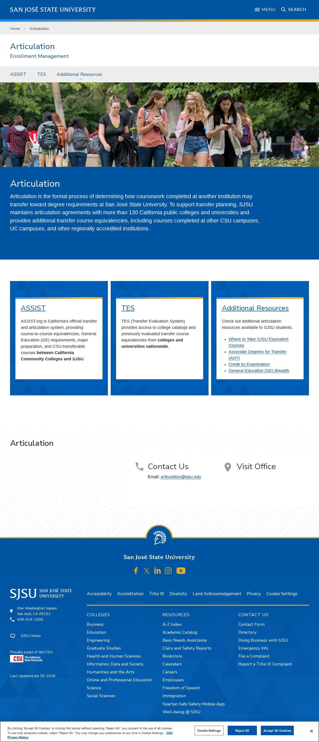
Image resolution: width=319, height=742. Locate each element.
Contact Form (251, 624)
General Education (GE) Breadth (259, 370)
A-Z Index (172, 624)
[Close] (311, 731)
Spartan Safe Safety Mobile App (194, 704)
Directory (247, 632)
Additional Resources (79, 74)
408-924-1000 (30, 619)
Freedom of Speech (181, 688)
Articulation (32, 46)
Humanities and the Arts (110, 672)
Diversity (178, 594)
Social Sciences (101, 696)
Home (15, 28)
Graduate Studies (104, 648)
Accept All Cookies (277, 730)
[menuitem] (18, 74)
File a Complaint (254, 656)
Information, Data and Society (115, 664)
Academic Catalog (180, 632)
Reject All (242, 730)
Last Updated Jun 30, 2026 (33, 676)
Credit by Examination (249, 364)
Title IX (156, 594)
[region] (159, 731)
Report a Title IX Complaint (265, 664)
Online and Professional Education (119, 680)
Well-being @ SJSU (182, 712)
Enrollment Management (39, 56)
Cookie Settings (282, 594)
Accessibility (99, 594)
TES (41, 74)
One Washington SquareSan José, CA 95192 (37, 611)
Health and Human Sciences (114, 656)
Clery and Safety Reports (187, 648)
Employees (173, 680)
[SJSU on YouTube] (181, 570)
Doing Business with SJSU (263, 640)
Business (95, 624)
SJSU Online (31, 635)
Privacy (254, 594)
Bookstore (172, 656)
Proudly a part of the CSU (31, 652)
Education (96, 632)
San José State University (53, 9)
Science (94, 688)
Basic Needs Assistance (185, 640)
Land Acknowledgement (217, 594)
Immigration (174, 696)
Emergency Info (253, 648)
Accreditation (130, 594)
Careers (170, 672)
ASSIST (18, 74)
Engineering (98, 640)
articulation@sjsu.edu (181, 476)
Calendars (172, 664)
